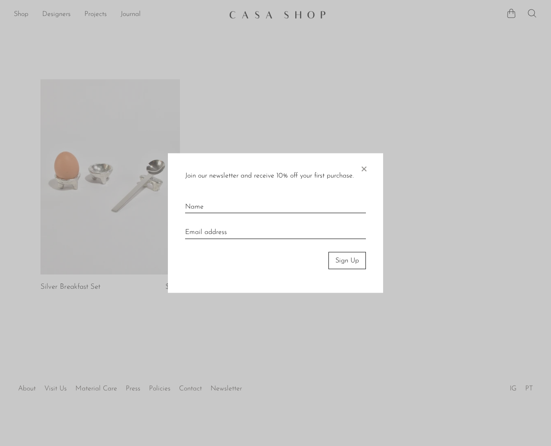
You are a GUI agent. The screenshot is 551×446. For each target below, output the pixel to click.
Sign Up (347, 260)
